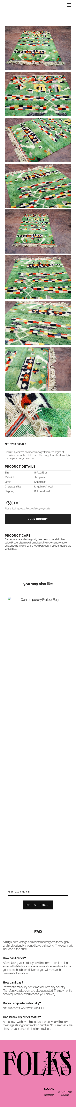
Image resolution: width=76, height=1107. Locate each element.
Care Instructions (49, 1060)
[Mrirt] (38, 600)
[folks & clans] (38, 23)
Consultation (65, 1067)
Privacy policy (49, 1070)
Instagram (49, 1094)
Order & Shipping (49, 1066)
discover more (38, 905)
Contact (65, 1064)
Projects (65, 1070)
